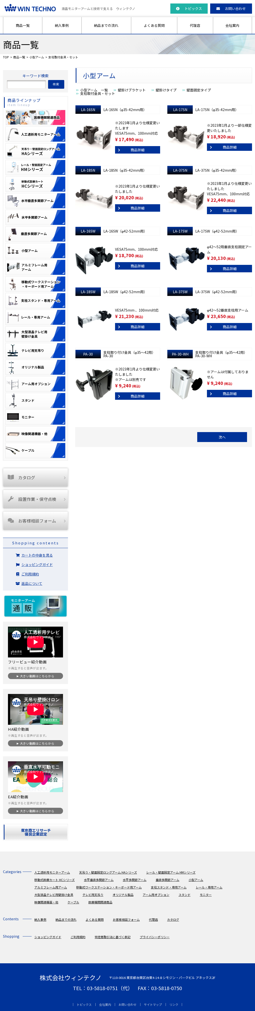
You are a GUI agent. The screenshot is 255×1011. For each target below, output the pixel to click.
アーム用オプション (156, 894)
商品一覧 (23, 25)
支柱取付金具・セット (97, 93)
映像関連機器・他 (46, 902)
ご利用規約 (30, 573)
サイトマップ (153, 1004)
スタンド (185, 894)
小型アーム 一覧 (94, 89)
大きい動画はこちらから (37, 676)
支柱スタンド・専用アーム (169, 887)
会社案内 (232, 25)
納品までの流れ (106, 25)
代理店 (195, 25)
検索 (56, 84)
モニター (206, 894)
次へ (222, 437)
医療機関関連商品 (100, 902)
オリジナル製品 (123, 894)
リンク (173, 1004)
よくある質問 (154, 25)
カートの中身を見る (37, 555)
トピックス (193, 8)
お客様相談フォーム (37, 521)
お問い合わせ (235, 8)
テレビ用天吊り (92, 894)
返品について (31, 583)
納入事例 (62, 25)
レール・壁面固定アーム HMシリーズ (170, 872)
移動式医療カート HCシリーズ (54, 880)
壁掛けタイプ (166, 89)
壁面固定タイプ (199, 89)
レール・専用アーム (209, 887)
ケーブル (73, 902)
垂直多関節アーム (167, 880)
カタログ (26, 477)
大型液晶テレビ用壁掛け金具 (53, 894)
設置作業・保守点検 (37, 499)
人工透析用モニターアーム (52, 872)
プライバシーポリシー (155, 937)
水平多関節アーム (134, 880)
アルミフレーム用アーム (50, 887)
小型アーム (36, 57)
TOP (6, 57)
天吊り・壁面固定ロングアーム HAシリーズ (108, 872)
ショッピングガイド (37, 564)
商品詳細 (137, 149)
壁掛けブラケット (132, 89)
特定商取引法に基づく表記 (112, 937)
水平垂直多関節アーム (99, 880)
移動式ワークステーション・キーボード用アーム (109, 887)
